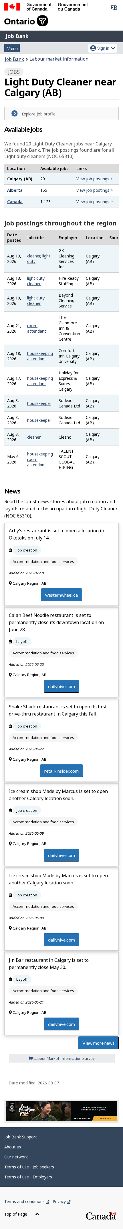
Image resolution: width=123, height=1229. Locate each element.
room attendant (36, 328)
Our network (16, 1157)
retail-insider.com (61, 771)
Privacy (61, 1201)
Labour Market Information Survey (64, 1058)
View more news (98, 1043)
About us (12, 1147)
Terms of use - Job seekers (29, 1167)
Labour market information (58, 59)
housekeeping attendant (40, 356)
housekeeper (39, 403)
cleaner (34, 437)
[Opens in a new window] (61, 1111)
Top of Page (16, 1214)
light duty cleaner (36, 280)
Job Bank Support (20, 1137)
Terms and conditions (26, 1201)
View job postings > (94, 178)
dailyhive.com (61, 686)
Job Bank (17, 36)
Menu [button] (12, 48)
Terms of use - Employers (28, 1177)
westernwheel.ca (61, 594)
